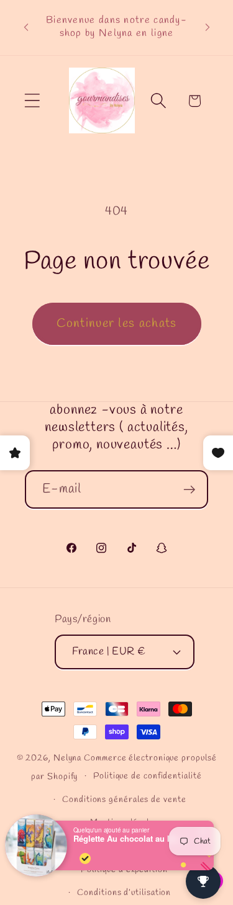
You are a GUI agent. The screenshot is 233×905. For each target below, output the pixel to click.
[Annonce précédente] (26, 27)
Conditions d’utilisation (124, 893)
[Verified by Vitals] (85, 858)
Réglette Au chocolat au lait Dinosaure (129, 839)
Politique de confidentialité (147, 776)
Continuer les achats (117, 324)
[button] (32, 100)
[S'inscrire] (189, 489)
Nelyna (67, 758)
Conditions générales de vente (124, 800)
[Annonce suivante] (207, 27)
